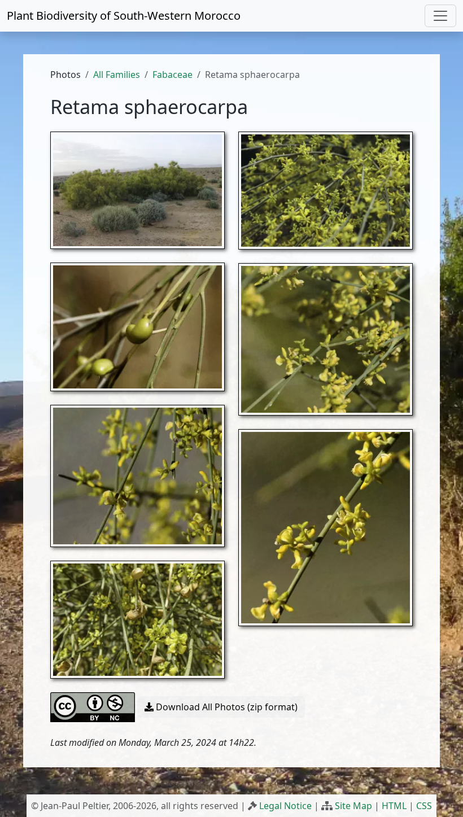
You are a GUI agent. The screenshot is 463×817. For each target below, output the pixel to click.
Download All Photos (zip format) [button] (226, 707)
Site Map (353, 805)
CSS (424, 805)
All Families (116, 74)
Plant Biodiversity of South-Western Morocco (124, 15)
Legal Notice (285, 805)
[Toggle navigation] (440, 16)
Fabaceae (172, 74)
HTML (394, 805)
